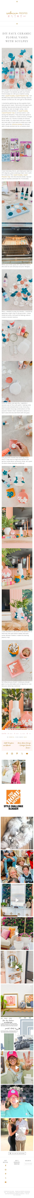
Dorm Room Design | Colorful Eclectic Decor (24, 745)
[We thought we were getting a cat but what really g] (17, 833)
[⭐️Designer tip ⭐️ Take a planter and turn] (17, 933)
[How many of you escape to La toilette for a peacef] (17, 1000)
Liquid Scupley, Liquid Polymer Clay (16, 96)
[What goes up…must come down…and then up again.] (17, 900)
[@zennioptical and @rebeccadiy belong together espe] (17, 1067)
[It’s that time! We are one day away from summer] (17, 967)
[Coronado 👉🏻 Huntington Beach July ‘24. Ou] (17, 866)
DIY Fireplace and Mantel (8, 744)
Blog (25, 737)
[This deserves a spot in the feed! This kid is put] (17, 1134)
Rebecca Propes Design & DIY (17, 14)
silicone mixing (17, 124)
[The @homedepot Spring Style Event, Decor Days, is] (17, 1101)
